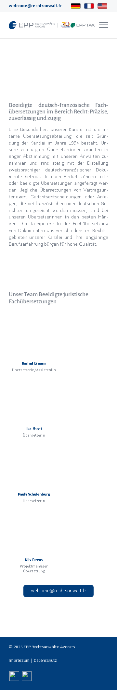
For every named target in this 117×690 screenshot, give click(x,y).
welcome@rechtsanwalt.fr (35, 5)
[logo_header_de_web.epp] (48, 25)
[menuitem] (103, 25)
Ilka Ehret (34, 429)
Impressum (19, 660)
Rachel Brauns (34, 363)
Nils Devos (34, 559)
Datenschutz (45, 660)
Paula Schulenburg (34, 494)
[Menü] (103, 25)
